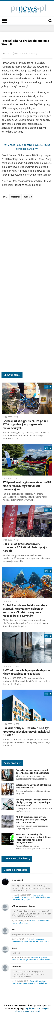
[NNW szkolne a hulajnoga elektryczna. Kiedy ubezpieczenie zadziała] (27, 647)
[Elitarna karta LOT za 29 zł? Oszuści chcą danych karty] (8, 789)
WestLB (28, 197)
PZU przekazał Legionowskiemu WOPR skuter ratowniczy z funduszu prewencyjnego (27, 486)
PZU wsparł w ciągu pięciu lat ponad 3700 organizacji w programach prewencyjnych (25, 424)
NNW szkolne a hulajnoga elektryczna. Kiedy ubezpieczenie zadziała (27, 672)
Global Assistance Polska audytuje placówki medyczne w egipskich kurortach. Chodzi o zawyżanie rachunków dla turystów (25, 611)
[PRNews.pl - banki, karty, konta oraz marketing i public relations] (27, 8)
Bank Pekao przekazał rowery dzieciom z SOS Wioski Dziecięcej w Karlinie (25, 547)
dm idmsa (15, 197)
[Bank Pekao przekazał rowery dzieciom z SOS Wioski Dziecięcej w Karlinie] (27, 521)
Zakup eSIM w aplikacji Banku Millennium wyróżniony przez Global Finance (31, 959)
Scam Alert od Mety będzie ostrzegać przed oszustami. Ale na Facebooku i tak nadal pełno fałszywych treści (33, 838)
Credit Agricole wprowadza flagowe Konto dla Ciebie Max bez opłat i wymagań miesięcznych (31, 897)
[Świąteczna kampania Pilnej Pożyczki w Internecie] (5, 907)
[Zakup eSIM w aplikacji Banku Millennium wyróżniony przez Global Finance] (5, 949)
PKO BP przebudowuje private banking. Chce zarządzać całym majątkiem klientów (31, 820)
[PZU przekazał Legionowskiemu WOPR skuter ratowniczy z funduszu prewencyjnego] (27, 460)
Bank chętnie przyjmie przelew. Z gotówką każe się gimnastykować (32, 771)
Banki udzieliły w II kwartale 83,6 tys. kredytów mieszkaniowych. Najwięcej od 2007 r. (26, 731)
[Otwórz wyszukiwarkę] (50, 21)
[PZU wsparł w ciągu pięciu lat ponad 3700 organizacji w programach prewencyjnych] (27, 398)
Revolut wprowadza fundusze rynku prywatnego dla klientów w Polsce (30, 940)
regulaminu (30, 1008)
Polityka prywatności (31, 1011)
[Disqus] (27, 246)
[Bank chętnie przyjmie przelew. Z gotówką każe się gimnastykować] (8, 774)
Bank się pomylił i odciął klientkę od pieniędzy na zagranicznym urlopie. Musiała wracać (34, 802)
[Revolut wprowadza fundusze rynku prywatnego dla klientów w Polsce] (5, 930)
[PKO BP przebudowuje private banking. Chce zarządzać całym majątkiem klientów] (8, 821)
